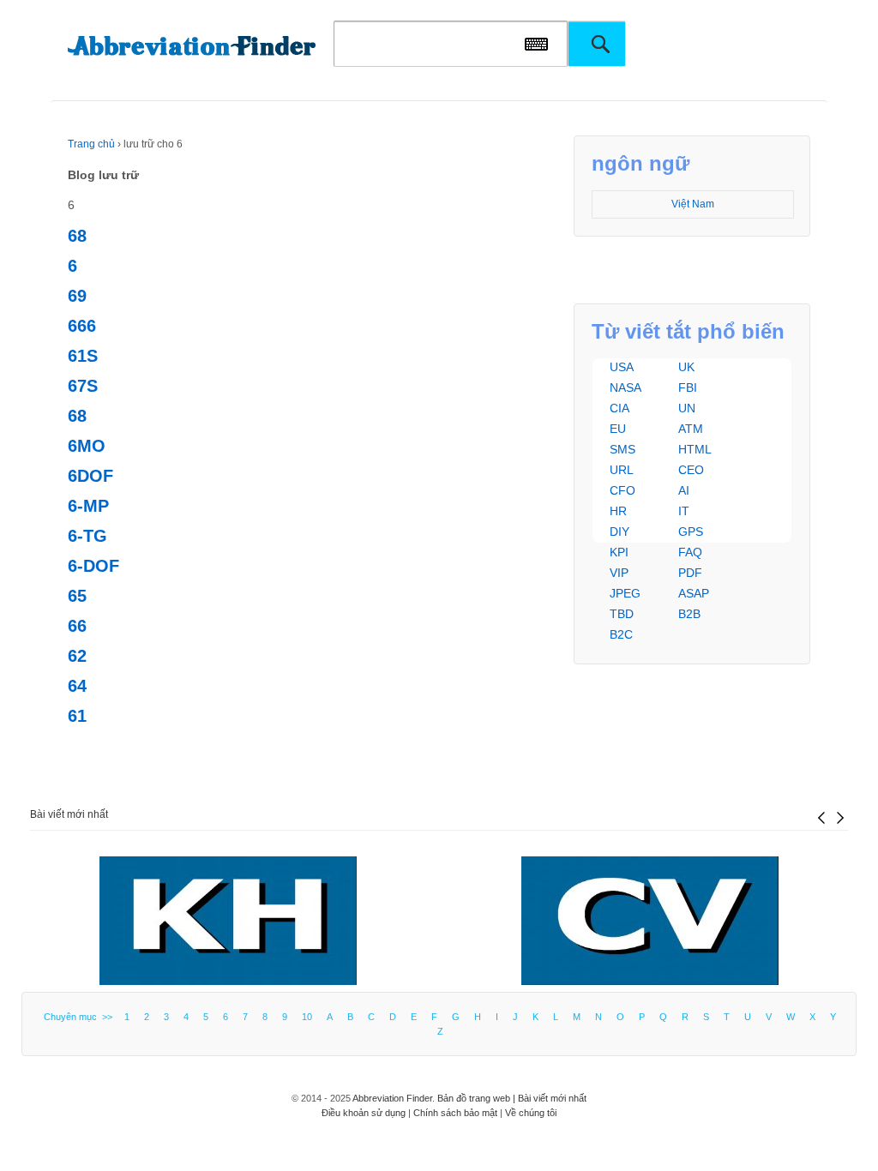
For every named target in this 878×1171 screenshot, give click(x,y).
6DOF (90, 475)
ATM (690, 428)
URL (622, 470)
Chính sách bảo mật (455, 1113)
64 (77, 685)
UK (686, 367)
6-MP (88, 505)
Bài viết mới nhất (69, 814)
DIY (619, 531)
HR (618, 511)
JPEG (625, 593)
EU (618, 428)
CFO (622, 490)
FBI (687, 387)
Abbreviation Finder (392, 1098)
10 (307, 1017)
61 (77, 715)
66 (77, 625)
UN (686, 408)
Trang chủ (91, 144)
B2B (689, 614)
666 (82, 325)
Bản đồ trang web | (477, 1098)
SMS (622, 449)
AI (683, 490)
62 (77, 655)
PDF (690, 572)
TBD (622, 614)
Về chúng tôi (530, 1113)
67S (83, 385)
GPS (690, 531)
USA (622, 367)
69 (77, 295)
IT (683, 511)
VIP (619, 572)
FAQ (690, 552)
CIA (619, 408)
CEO (691, 470)
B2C (621, 634)
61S (83, 355)
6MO (86, 445)
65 (77, 595)
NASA (625, 387)
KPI (619, 552)
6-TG (87, 535)
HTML (695, 449)
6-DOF (93, 565)
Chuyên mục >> (80, 1017)
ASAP (693, 593)
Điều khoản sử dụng (364, 1113)
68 (77, 235)
